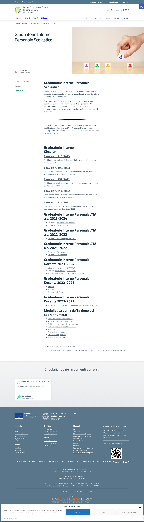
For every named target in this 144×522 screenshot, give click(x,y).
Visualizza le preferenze (128, 512)
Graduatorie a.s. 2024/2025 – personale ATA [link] (33, 382)
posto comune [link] (60, 268)
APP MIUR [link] (76, 431)
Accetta (77, 512)
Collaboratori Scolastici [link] (65, 225)
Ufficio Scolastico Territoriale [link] (82, 436)
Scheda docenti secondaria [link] (57, 337)
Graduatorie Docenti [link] (55, 305)
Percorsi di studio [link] (49, 445)
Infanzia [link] (51, 286)
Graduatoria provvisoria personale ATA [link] (62, 238)
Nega (103, 512)
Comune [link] (76, 445)
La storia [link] (17, 441)
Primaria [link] (51, 289)
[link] (141, 6)
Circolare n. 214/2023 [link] (57, 156)
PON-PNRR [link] (83, 18)
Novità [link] (35, 18)
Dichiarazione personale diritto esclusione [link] (63, 324)
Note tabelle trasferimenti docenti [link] (60, 318)
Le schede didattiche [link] (50, 431)
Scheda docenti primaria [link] (57, 334)
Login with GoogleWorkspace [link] (112, 443)
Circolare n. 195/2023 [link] (57, 168)
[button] (140, 506)
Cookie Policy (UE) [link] (108, 461)
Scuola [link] (18, 18)
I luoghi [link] (17, 431)
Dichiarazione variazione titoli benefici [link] (62, 326)
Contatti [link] (125, 18)
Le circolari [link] (18, 450)
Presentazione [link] (19, 429)
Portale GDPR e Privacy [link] (81, 450)
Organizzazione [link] (19, 438)
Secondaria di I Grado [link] (55, 292)
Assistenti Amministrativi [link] (66, 222)
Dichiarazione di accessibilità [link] (70, 461)
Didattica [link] (44, 18)
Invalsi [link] (75, 443)
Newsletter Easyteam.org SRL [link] (83, 452)
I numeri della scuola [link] (21, 434)
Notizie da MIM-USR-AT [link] (97, 2)
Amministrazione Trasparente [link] (25, 461)
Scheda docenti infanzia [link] (56, 332)
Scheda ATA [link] (52, 329)
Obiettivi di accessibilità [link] (91, 461)
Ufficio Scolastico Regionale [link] (82, 434)
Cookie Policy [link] (6, 518)
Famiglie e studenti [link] (50, 443)
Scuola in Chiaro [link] (78, 438)
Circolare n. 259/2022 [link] (57, 179)
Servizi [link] (27, 18)
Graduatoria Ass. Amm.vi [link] (57, 252)
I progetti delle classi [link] (50, 434)
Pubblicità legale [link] (113, 2)
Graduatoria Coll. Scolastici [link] (57, 254)
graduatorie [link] (19, 90)
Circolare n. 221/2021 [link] (57, 202)
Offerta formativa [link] (49, 429)
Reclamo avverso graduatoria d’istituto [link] (62, 321)
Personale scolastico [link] (50, 441)
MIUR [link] (75, 429)
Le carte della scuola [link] (21, 436)
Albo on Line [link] (42, 461)
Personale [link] (108, 18)
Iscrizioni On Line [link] (78, 441)
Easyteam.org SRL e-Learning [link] (83, 448)
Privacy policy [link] (14, 518)
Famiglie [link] (116, 18)
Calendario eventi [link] (20, 452)
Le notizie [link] (18, 448)
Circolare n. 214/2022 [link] (57, 191)
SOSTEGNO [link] (71, 268)
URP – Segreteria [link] (96, 18)
